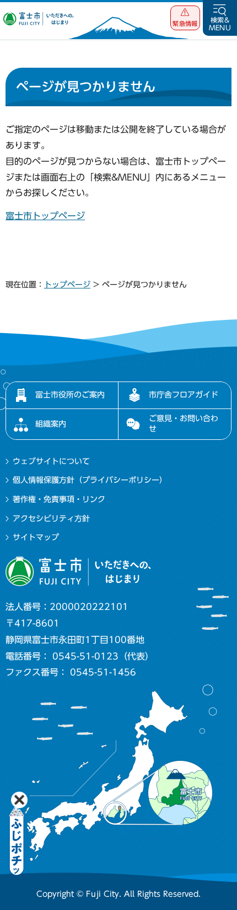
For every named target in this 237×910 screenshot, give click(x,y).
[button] (185, 18)
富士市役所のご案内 (70, 395)
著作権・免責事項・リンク (59, 499)
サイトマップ (36, 537)
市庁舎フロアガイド (183, 395)
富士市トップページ (45, 215)
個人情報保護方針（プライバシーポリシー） (90, 480)
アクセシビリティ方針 (51, 518)
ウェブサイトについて (51, 461)
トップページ (67, 284)
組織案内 (50, 424)
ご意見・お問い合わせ (183, 423)
